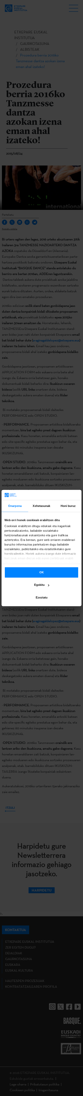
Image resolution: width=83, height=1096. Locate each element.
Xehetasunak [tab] (41, 505)
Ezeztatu (41, 597)
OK (41, 572)
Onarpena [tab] (15, 505)
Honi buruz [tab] (68, 505)
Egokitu (39, 584)
